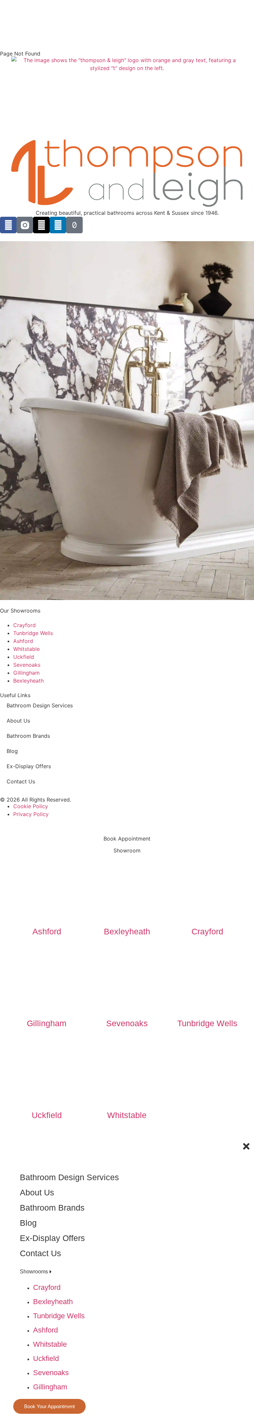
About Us (18, 720)
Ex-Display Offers (29, 766)
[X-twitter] (41, 225)
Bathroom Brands (28, 735)
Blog (12, 751)
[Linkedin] (58, 225)
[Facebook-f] (8, 225)
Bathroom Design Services (40, 705)
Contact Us (21, 781)
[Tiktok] (74, 225)
